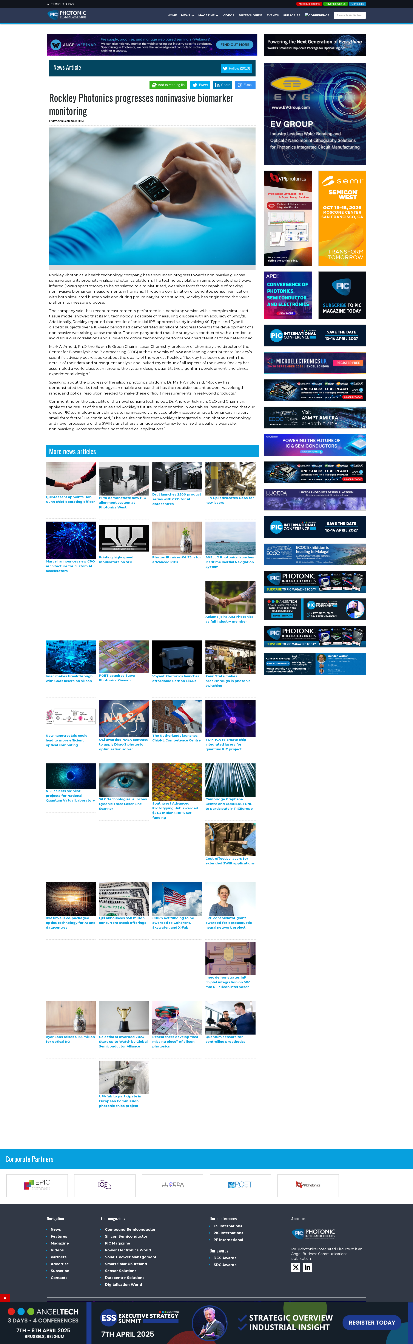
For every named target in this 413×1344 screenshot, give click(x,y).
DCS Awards (225, 1258)
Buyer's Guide (250, 15)
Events (273, 15)
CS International (228, 1226)
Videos (228, 15)
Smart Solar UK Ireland (126, 1264)
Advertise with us (335, 3)
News (186, 15)
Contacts (59, 1278)
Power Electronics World (128, 1250)
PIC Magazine (117, 1243)
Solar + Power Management (130, 1257)
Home (172, 15)
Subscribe (292, 15)
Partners (58, 1257)
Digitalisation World (123, 1285)
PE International (228, 1240)
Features (59, 1236)
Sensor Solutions (120, 1271)
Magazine (207, 15)
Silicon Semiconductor (126, 1236)
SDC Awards (225, 1265)
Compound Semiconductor (130, 1229)
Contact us (357, 3)
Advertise (60, 1264)
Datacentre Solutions (124, 1278)
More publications (309, 3)
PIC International (229, 1233)
